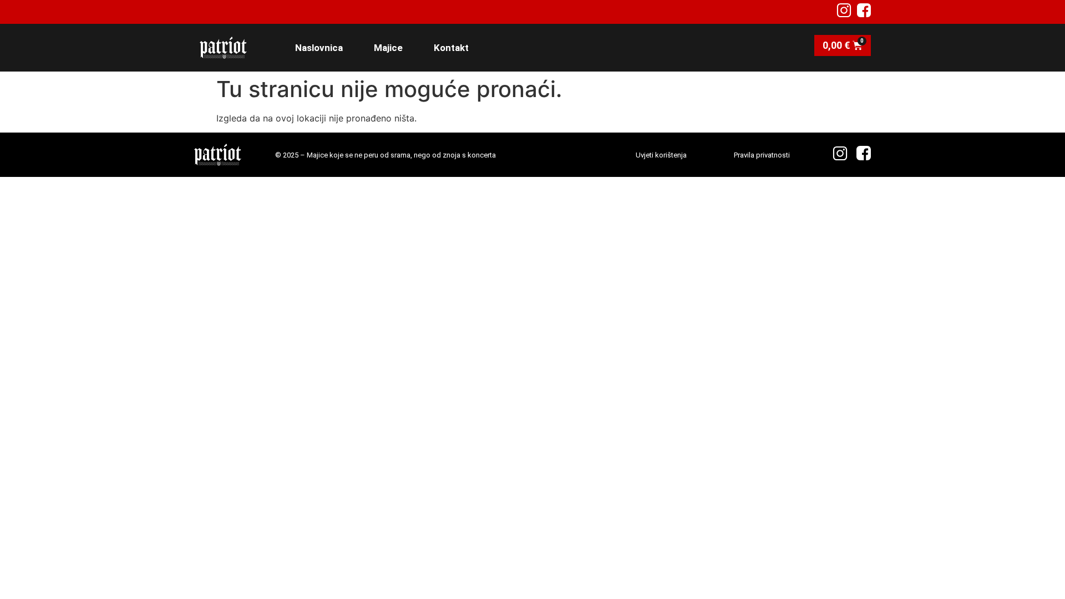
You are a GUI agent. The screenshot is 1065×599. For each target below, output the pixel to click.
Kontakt (451, 47)
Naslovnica (319, 47)
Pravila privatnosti (762, 155)
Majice (388, 47)
